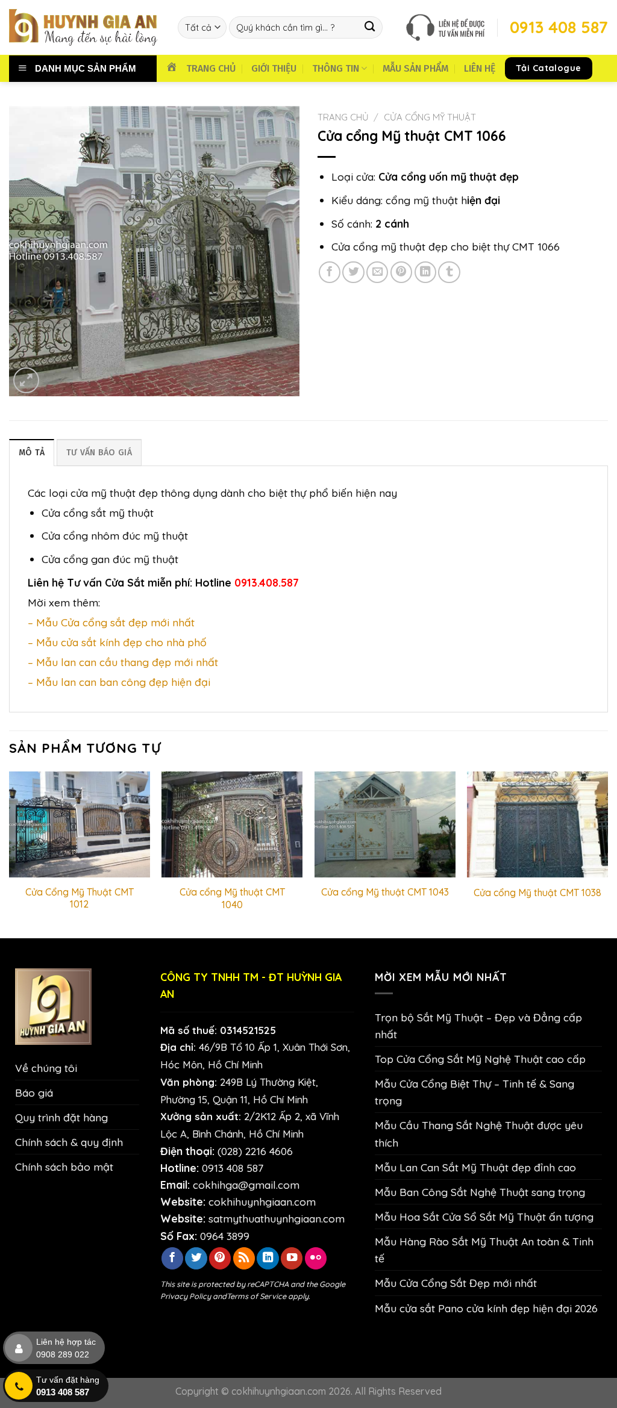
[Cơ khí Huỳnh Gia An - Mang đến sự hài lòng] (84, 27)
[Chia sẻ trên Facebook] (329, 272)
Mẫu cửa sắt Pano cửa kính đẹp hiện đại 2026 (486, 1308)
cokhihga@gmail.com (246, 1184)
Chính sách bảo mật (64, 1166)
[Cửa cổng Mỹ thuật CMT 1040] (231, 824)
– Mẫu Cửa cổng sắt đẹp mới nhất (111, 622)
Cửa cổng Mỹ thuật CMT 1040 (232, 898)
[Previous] (10, 853)
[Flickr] (316, 1258)
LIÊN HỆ (479, 68)
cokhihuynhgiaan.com (262, 1201)
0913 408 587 (232, 1167)
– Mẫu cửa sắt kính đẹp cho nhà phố (117, 642)
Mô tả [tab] (32, 452)
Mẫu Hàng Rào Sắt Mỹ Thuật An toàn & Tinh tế (484, 1250)
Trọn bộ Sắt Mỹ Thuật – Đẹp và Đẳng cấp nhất (478, 1026)
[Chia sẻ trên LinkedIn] (425, 272)
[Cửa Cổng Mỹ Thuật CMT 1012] (79, 824)
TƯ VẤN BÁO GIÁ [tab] (99, 452)
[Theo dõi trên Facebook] (172, 1258)
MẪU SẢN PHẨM (415, 68)
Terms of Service (256, 1296)
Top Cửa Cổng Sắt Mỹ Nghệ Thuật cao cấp (480, 1058)
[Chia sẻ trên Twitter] (353, 272)
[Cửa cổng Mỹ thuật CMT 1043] (385, 824)
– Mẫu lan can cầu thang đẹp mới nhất (123, 661)
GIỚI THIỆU (273, 68)
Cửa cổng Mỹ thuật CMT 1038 (537, 892)
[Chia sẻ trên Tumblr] (449, 272)
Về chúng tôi (46, 1067)
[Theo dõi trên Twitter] (196, 1258)
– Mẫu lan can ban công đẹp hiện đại (119, 681)
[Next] (607, 853)
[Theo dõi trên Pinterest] (220, 1258)
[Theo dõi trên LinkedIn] (267, 1258)
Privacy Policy (185, 1296)
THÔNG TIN (335, 68)
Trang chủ (343, 117)
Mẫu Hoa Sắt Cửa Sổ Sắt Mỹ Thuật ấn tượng (484, 1216)
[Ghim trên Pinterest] (401, 272)
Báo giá (34, 1092)
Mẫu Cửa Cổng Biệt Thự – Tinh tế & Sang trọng (474, 1092)
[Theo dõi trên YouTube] (291, 1258)
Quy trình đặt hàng (61, 1117)
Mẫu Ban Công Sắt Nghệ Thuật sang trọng (480, 1191)
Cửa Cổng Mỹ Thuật (430, 117)
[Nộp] (370, 27)
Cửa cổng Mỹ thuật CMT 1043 (385, 892)
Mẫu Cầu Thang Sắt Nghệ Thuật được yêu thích (479, 1133)
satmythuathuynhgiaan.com (276, 1218)
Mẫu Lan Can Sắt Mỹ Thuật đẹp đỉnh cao (475, 1167)
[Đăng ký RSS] (244, 1258)
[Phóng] (26, 380)
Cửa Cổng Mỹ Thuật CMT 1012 (79, 898)
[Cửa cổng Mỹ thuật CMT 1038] (537, 824)
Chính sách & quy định (69, 1141)
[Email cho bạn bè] (377, 272)
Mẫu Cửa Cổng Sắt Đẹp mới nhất (456, 1282)
